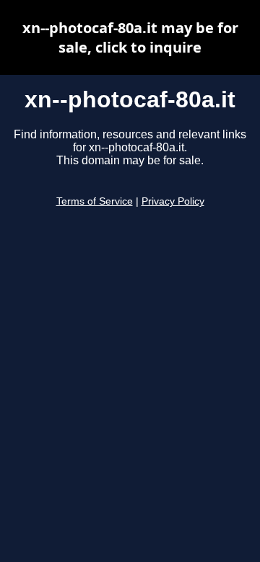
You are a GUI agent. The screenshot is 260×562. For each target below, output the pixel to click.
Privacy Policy (173, 201)
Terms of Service (94, 201)
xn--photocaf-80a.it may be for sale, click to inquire (130, 37)
